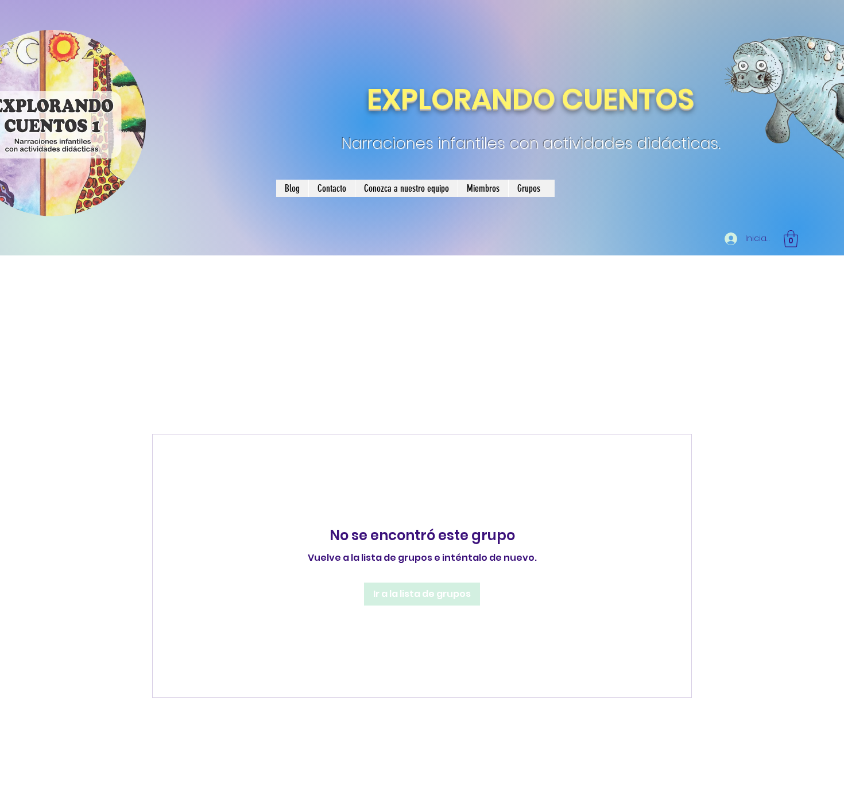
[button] (791, 238)
